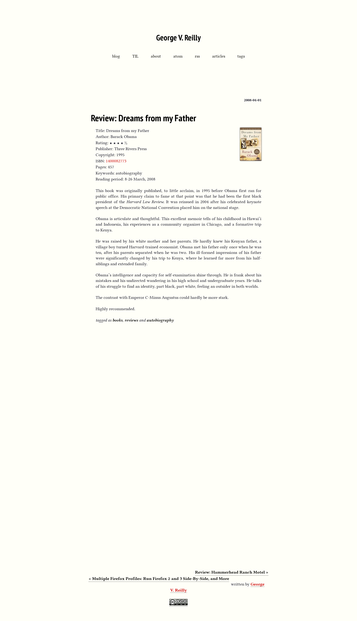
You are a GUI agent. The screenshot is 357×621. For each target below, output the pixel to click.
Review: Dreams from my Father (143, 118)
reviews (131, 320)
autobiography (160, 320)
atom (178, 56)
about (156, 56)
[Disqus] (179, 380)
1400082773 (116, 160)
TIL (135, 56)
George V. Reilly (178, 37)
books (117, 320)
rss (197, 56)
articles (218, 56)
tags (241, 56)
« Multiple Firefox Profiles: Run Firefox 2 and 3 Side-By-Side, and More (159, 578)
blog (116, 56)
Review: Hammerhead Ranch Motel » (231, 572)
